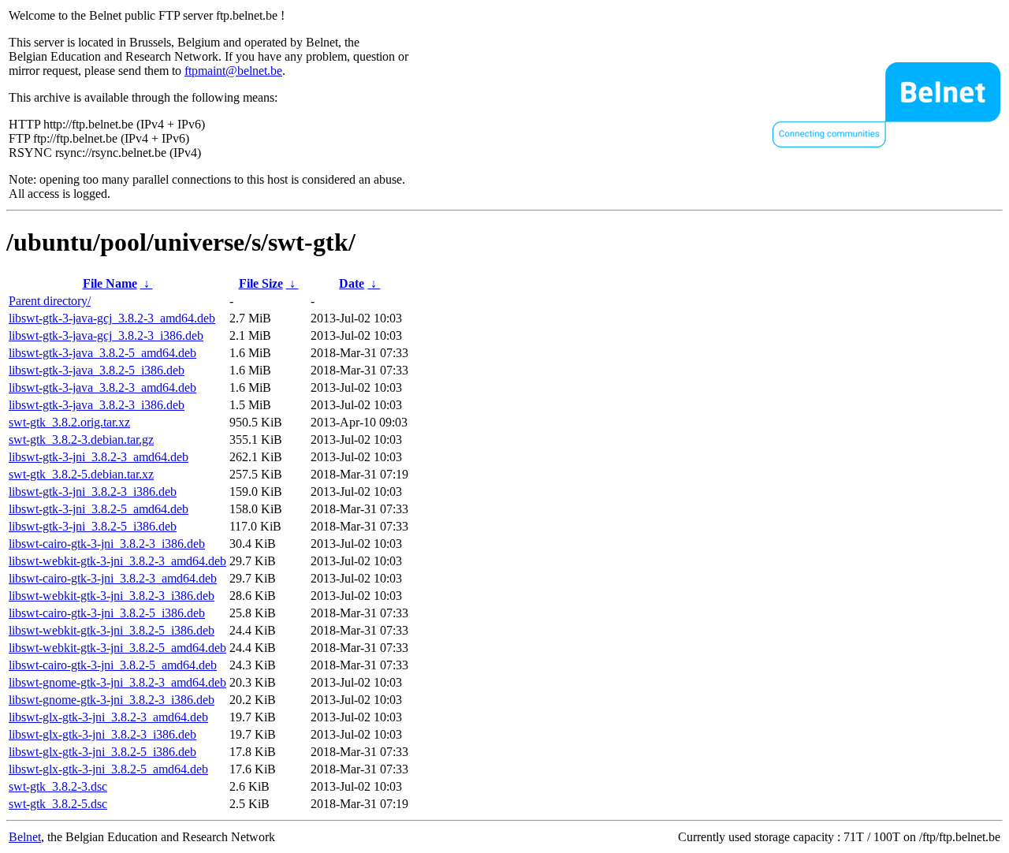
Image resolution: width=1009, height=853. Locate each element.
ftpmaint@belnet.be (233, 70)
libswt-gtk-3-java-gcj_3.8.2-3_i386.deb (106, 335)
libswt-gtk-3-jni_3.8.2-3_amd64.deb (98, 457)
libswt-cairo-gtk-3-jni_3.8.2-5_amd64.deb (113, 665)
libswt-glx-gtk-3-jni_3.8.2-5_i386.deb (102, 751)
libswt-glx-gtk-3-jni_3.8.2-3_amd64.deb (108, 717)
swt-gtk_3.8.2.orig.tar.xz (69, 422)
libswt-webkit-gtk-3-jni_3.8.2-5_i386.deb (111, 630)
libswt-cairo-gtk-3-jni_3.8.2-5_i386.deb (107, 613)
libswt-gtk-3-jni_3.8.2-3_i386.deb (93, 491)
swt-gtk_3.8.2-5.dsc (58, 803)
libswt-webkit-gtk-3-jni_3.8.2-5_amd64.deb (117, 647)
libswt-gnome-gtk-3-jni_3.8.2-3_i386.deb (111, 699)
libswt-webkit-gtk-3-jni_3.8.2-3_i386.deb (111, 595)
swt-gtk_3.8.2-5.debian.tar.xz (81, 474)
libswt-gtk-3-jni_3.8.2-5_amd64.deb (98, 509)
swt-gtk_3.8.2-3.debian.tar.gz (81, 439)
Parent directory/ (50, 300)
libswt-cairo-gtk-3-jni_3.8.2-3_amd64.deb (113, 578)
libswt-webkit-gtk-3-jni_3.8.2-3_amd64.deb (117, 561)
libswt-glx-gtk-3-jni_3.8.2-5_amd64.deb (108, 769)
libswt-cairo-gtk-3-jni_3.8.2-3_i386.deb (107, 543)
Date (351, 283)
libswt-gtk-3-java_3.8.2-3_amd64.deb (102, 387)
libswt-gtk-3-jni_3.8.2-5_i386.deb (93, 526)
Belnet (25, 837)
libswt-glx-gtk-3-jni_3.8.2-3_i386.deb (102, 734)
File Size (261, 283)
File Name (110, 283)
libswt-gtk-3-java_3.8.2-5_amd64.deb (102, 352)
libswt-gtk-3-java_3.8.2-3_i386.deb (96, 405)
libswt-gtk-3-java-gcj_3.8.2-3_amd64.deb (112, 318)
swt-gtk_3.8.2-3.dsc (58, 786)
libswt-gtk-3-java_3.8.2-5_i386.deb (96, 370)
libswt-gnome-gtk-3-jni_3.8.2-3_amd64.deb (117, 682)
